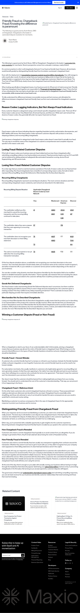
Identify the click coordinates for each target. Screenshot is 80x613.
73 (34, 251)
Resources (5, 16)
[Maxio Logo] (6, 8)
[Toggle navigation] (77, 8)
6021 (72, 236)
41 (34, 210)
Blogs (11, 16)
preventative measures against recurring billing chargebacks (43, 75)
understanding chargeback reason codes (37, 472)
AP (71, 214)
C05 (62, 214)
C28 (62, 218)
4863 (53, 240)
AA (71, 244)
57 (34, 225)
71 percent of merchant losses (50, 89)
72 (34, 244)
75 (34, 236)
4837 (53, 236)
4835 (53, 251)
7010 (72, 240)
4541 (72, 210)
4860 (53, 210)
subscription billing (51, 466)
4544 (63, 210)
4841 (53, 214)
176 (62, 225)
